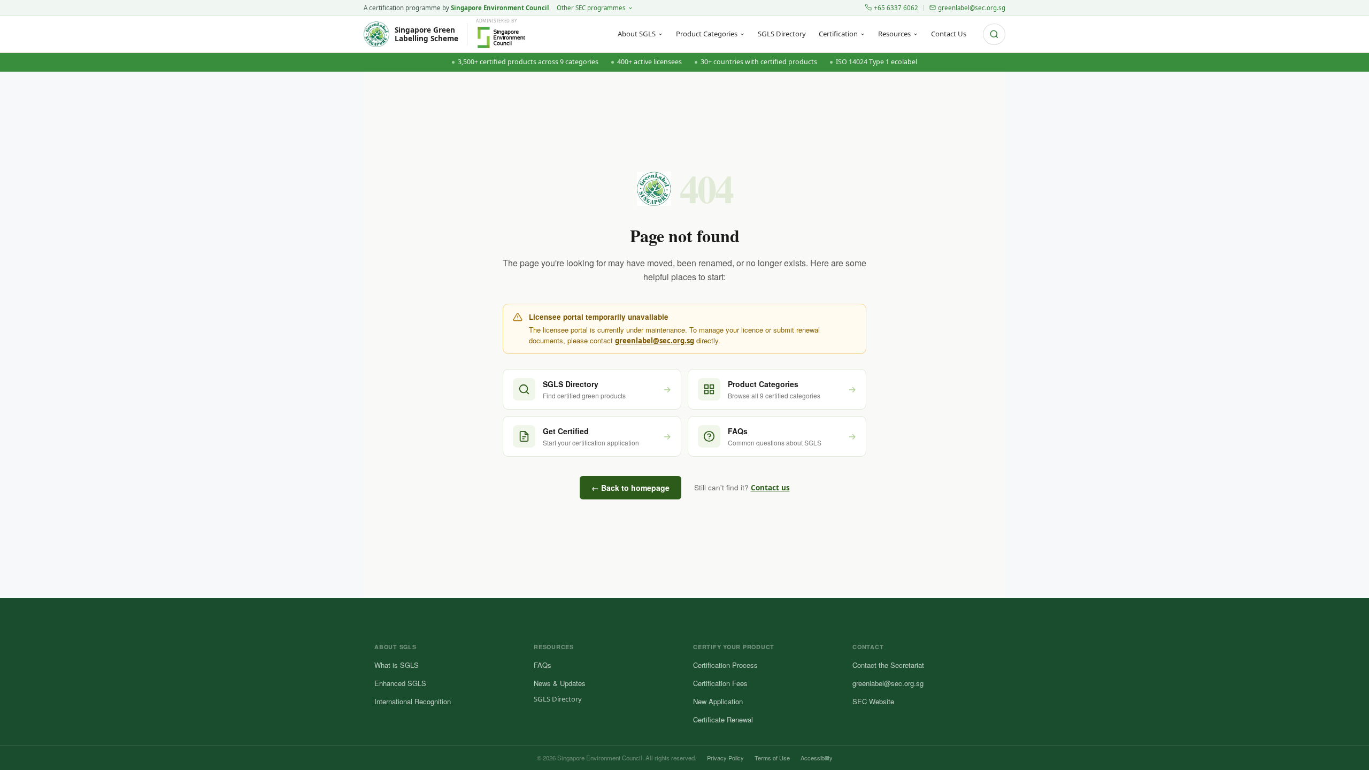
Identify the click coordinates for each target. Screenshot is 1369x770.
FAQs (542, 665)
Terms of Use (772, 757)
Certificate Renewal (723, 719)
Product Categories (706, 33)
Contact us (770, 487)
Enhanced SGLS (400, 683)
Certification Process (725, 665)
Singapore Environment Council (500, 8)
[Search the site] (994, 34)
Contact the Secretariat (888, 665)
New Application (718, 701)
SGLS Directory (782, 33)
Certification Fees (720, 683)
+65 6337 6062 (896, 8)
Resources (894, 33)
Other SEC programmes (591, 8)
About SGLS (637, 33)
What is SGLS (396, 665)
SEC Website (873, 701)
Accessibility (817, 757)
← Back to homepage (630, 487)
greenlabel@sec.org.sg (971, 8)
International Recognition (412, 701)
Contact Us (948, 33)
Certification (838, 33)
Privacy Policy (725, 757)
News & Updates (560, 683)
